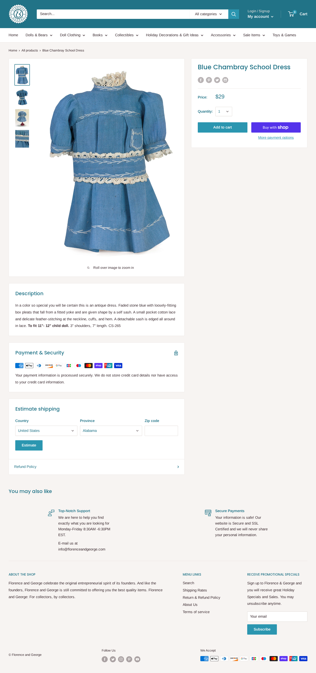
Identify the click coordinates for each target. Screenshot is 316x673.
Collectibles (124, 35)
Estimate (29, 445)
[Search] (233, 14)
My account (259, 16)
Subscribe (262, 629)
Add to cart (222, 127)
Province (87, 421)
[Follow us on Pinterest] (129, 659)
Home (13, 35)
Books (98, 35)
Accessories (221, 35)
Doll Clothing (70, 35)
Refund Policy (25, 467)
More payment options (276, 138)
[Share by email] (225, 80)
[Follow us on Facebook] (105, 659)
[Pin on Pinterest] (209, 80)
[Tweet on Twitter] (217, 80)
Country (22, 421)
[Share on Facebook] (201, 80)
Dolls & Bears (37, 35)
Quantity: (205, 111)
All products (29, 50)
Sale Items (251, 35)
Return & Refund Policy (201, 598)
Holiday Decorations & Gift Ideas (172, 35)
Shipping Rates (195, 590)
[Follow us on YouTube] (137, 659)
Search (188, 583)
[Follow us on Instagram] (121, 659)
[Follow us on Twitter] (113, 659)
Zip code (152, 421)
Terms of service (196, 612)
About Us (190, 605)
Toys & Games (284, 35)
